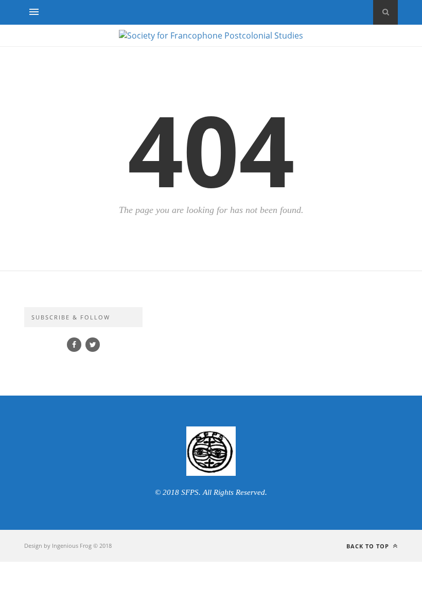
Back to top (368, 546)
